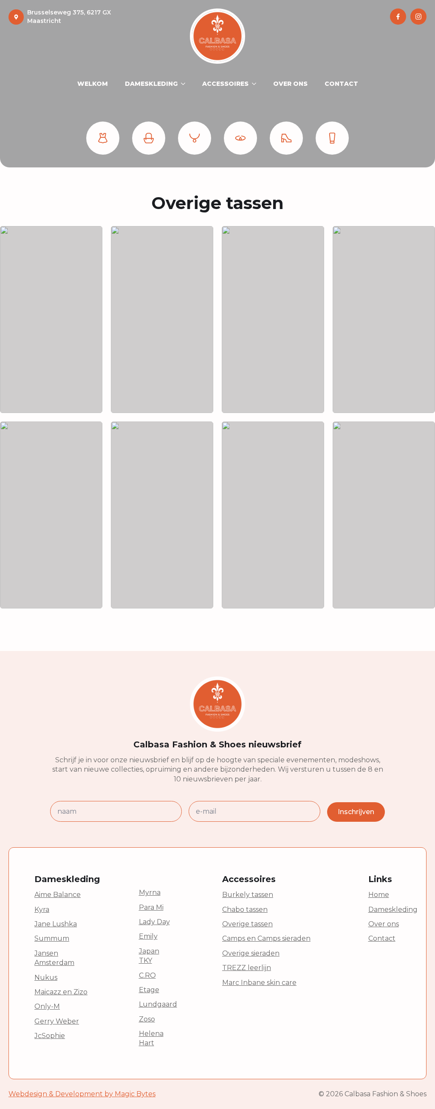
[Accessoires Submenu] (257, 83)
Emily (148, 936)
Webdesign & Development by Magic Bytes (81, 1094)
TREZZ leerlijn (246, 968)
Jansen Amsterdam (54, 958)
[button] (102, 138)
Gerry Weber (56, 1021)
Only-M (47, 1006)
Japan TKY (149, 956)
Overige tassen (247, 924)
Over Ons (290, 84)
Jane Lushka (55, 924)
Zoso (147, 1019)
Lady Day (154, 922)
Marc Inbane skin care (259, 983)
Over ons (383, 924)
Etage (149, 990)
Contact (341, 84)
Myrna (150, 892)
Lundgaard (158, 1004)
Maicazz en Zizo (61, 992)
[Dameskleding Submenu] (186, 83)
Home (378, 895)
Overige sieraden (251, 953)
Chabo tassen (245, 909)
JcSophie (49, 1036)
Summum (51, 938)
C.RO (147, 975)
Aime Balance (57, 895)
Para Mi (151, 907)
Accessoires (225, 84)
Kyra (41, 909)
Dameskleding (151, 84)
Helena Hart (151, 1038)
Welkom (92, 84)
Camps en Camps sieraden (266, 938)
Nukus (45, 977)
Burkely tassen (247, 895)
